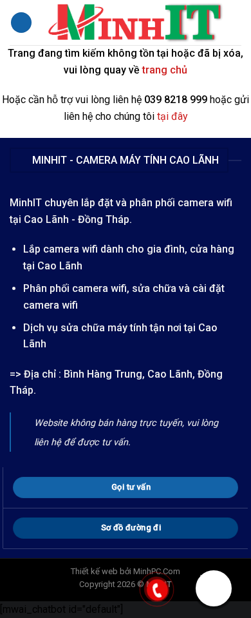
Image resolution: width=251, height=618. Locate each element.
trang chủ (164, 70)
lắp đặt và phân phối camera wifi (156, 203)
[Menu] (21, 23)
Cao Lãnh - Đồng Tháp (76, 219)
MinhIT (27, 203)
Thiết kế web (94, 571)
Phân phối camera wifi (75, 288)
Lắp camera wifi (60, 249)
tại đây (172, 116)
